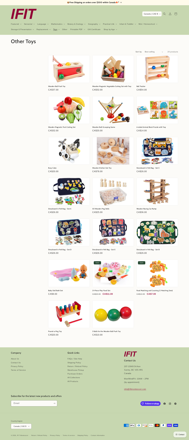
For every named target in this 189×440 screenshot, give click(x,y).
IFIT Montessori (22, 435)
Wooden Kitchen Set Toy (101, 168)
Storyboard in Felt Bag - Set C (148, 168)
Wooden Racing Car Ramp (146, 209)
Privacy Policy (17, 366)
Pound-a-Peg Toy (55, 331)
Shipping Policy (74, 363)
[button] (15, 24)
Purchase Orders (75, 374)
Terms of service (69, 435)
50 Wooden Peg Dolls (100, 209)
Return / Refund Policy (77, 366)
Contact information (98, 435)
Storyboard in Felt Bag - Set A (59, 209)
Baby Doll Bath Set (55, 290)
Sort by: (139, 52)
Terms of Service (18, 370)
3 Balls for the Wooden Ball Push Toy (106, 331)
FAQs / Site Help (75, 359)
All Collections (74, 377)
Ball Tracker (141, 86)
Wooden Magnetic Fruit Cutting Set (61, 127)
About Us (15, 359)
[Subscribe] (54, 403)
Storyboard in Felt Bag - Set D (59, 249)
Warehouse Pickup (76, 370)
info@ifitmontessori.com (135, 389)
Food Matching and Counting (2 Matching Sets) (155, 290)
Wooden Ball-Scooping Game (103, 127)
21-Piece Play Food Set (101, 290)
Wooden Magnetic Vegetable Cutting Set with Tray (111, 86)
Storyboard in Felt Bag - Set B (148, 249)
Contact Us (16, 363)
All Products (73, 381)
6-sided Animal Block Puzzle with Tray (151, 127)
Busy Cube (52, 168)
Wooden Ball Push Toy (56, 86)
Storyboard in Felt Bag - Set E (103, 249)
